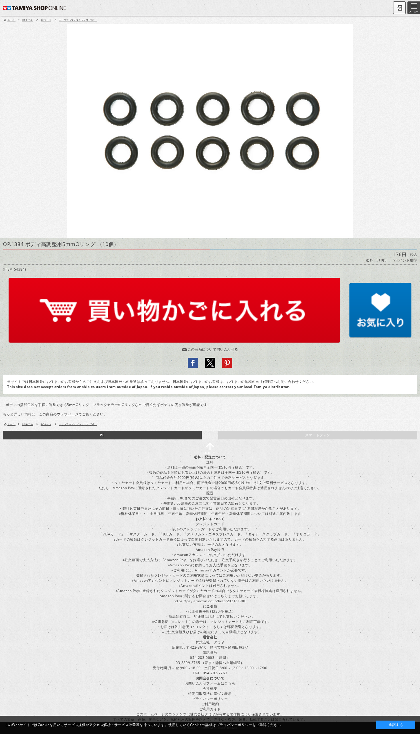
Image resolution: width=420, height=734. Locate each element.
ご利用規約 (210, 703)
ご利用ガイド (210, 709)
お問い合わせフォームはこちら (210, 683)
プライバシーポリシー (210, 698)
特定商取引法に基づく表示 (209, 693)
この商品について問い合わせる (213, 349)
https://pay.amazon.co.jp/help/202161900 (210, 601)
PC (102, 435)
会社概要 (210, 688)
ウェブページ (68, 414)
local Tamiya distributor (266, 386)
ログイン (399, 8)
